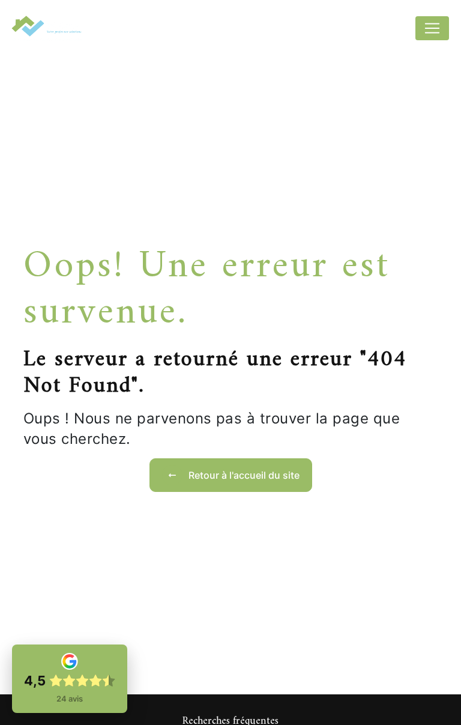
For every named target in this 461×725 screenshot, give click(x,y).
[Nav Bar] (432, 28)
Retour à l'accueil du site (244, 475)
